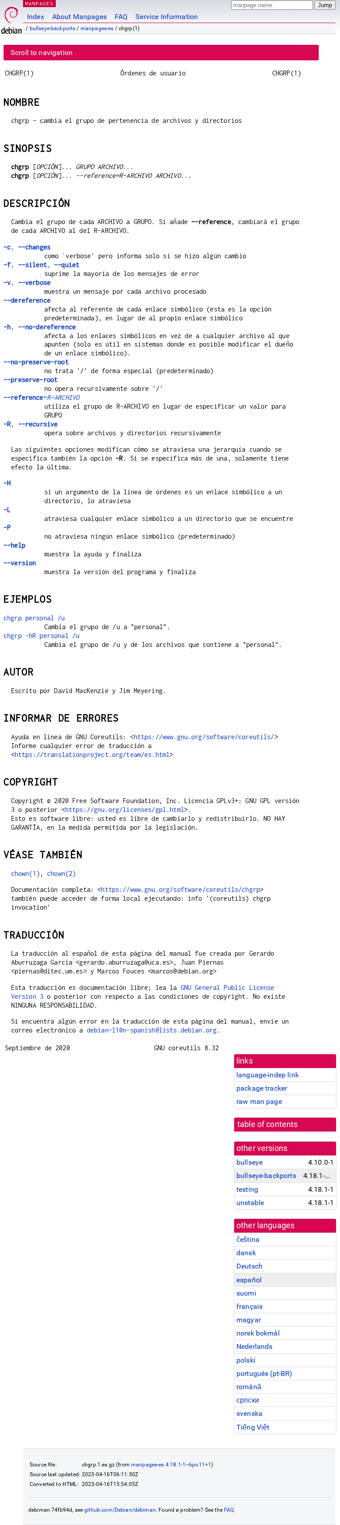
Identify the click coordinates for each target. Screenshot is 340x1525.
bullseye (249, 1162)
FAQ (121, 16)
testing (247, 1189)
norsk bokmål (258, 1333)
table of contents (267, 1124)
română (248, 1387)
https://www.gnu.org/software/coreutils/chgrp (180, 889)
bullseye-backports (53, 28)
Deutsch (249, 1266)
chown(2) (61, 873)
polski (245, 1360)
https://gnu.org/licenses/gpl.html (124, 809)
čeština (247, 1239)
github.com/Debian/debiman (120, 1510)
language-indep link (267, 1075)
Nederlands (254, 1346)
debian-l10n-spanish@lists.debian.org (151, 1030)
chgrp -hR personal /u (41, 635)
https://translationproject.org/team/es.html (92, 754)
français (249, 1306)
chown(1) (25, 873)
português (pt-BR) (264, 1373)
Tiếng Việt (253, 1427)
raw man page (259, 1101)
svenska (249, 1413)
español (249, 1280)
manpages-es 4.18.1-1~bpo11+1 (171, 1465)
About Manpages (79, 16)
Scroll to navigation (42, 52)
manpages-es (97, 28)
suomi (246, 1293)
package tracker (261, 1088)
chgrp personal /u (34, 618)
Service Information (166, 16)
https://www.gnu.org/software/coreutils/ (204, 737)
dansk (246, 1253)
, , (41, 264)
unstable (250, 1202)
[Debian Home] (11, 18)
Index (35, 16)
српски (247, 1400)
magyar (248, 1320)
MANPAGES (39, 3)
